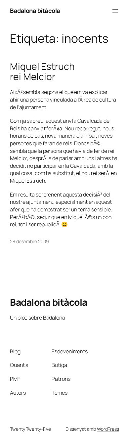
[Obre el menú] (115, 11)
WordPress (108, 429)
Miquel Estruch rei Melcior (42, 71)
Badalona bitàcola (35, 11)
